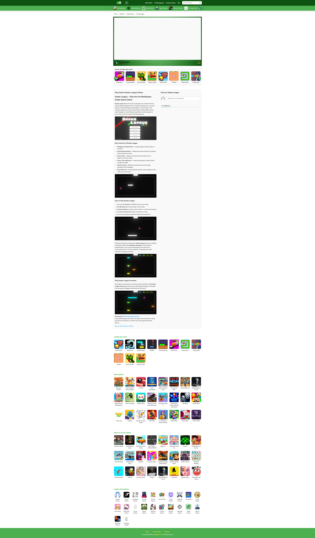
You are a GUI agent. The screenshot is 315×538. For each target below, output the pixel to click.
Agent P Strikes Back (163, 388)
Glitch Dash (185, 421)
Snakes (174, 82)
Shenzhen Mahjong (196, 462)
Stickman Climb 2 (163, 404)
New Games (148, 3)
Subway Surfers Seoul (174, 462)
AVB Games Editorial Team (131, 316)
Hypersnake (163, 82)
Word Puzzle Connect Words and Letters (174, 405)
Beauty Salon (185, 477)
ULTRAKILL (152, 421)
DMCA (131, 326)
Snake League (141, 350)
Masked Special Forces (196, 388)
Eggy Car (163, 446)
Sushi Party (174, 350)
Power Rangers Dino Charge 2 (130, 388)
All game (122, 14)
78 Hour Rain (196, 421)
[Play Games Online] (119, 3)
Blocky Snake (130, 364)
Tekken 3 (140, 462)
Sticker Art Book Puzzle (141, 421)
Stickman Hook (118, 477)
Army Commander (152, 388)
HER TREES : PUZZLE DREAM (151, 447)
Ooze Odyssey (163, 350)
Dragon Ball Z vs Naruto (196, 447)
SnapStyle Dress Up (174, 447)
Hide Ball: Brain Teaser (196, 478)
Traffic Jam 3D (185, 462)
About (117, 326)
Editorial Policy (124, 326)
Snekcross (185, 82)
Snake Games (130, 14)
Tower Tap (119, 421)
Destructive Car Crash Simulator (152, 404)
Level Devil (174, 477)
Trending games (159, 3)
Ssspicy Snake (119, 82)
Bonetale (185, 403)
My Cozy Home (141, 477)
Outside (141, 388)
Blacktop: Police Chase (141, 447)
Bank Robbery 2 (185, 388)
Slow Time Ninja (129, 403)
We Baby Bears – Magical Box (196, 83)
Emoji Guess (196, 403)
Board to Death (118, 446)
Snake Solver (152, 82)
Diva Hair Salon (152, 462)
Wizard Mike (174, 421)
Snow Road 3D (119, 462)
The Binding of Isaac (130, 447)
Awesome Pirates (118, 388)
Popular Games (170, 3)
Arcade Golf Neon (174, 388)
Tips (178, 3)
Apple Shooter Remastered (119, 404)
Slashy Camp (141, 403)
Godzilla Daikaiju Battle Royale (163, 462)
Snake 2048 (130, 82)
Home (115, 14)
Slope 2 (185, 446)
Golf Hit (130, 477)
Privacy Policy (157, 532)
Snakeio (141, 82)
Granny (152, 477)
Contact (166, 532)
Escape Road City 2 (130, 462)
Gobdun (130, 421)
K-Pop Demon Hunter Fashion (163, 421)
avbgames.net (158, 534)
